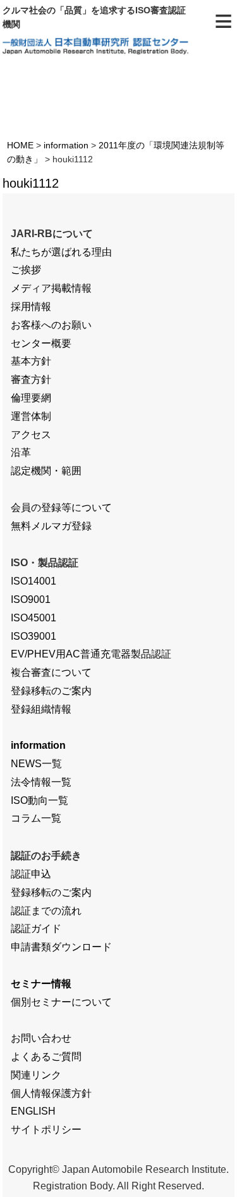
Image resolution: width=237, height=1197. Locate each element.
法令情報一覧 (41, 782)
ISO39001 (33, 636)
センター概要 (41, 343)
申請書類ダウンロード (61, 946)
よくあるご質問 (46, 1056)
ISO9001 (31, 599)
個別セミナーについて (61, 1002)
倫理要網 (31, 397)
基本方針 (31, 361)
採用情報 (31, 306)
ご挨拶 (26, 269)
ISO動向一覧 (39, 800)
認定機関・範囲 (46, 470)
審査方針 (31, 379)
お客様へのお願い (51, 325)
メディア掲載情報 (51, 288)
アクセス (31, 434)
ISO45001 (33, 617)
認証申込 (31, 874)
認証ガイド (36, 928)
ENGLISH (33, 1111)
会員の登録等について (61, 507)
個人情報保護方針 (51, 1093)
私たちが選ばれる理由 (61, 252)
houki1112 (31, 183)
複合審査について (51, 672)
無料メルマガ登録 (51, 526)
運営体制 (31, 416)
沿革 (21, 452)
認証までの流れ (46, 910)
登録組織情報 (41, 709)
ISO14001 (33, 581)
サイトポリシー (46, 1129)
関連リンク (36, 1075)
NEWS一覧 (36, 763)
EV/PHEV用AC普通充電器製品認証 (91, 654)
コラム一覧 (36, 818)
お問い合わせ (41, 1038)
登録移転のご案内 (51, 690)
